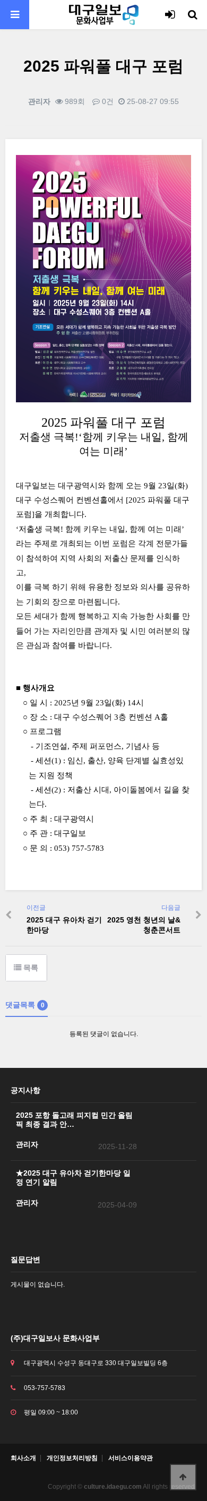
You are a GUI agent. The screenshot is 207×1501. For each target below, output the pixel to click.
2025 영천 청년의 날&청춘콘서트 (143, 925)
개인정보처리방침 (72, 1458)
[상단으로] (183, 1477)
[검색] (192, 14)
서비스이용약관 (130, 1458)
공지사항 (25, 1090)
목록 (29, 967)
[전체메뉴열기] (14, 14)
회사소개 (23, 1458)
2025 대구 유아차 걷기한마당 (64, 925)
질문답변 (25, 1259)
